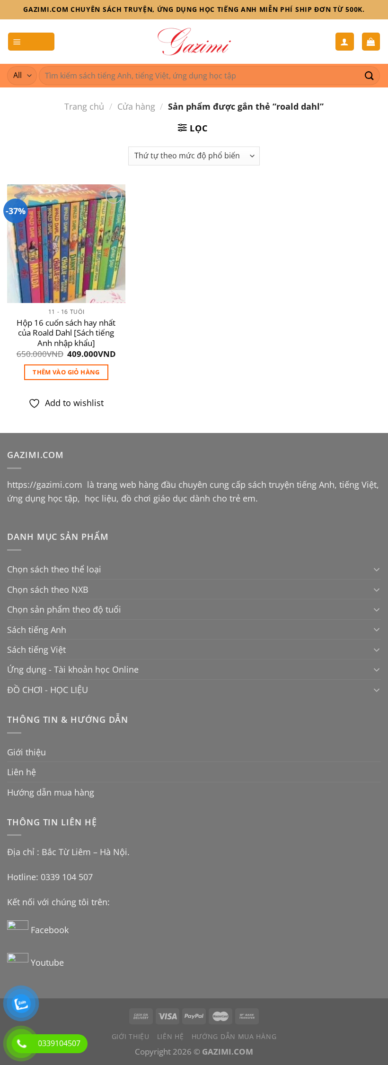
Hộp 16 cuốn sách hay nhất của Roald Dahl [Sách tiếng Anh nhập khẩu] (66, 333)
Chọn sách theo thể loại (54, 569)
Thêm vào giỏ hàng (66, 372)
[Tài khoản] (344, 41)
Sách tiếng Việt (36, 649)
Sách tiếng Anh (36, 629)
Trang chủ (84, 106)
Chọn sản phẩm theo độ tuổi (64, 609)
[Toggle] (376, 569)
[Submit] (369, 75)
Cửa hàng (136, 106)
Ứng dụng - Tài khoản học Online (73, 669)
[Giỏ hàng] (371, 41)
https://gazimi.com (46, 484)
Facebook (51, 929)
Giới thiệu (26, 752)
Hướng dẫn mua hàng (50, 792)
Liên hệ (21, 772)
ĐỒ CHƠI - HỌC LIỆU (47, 689)
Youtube (47, 962)
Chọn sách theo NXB (47, 589)
